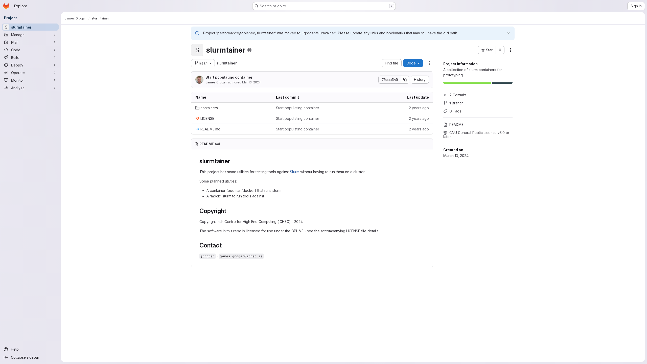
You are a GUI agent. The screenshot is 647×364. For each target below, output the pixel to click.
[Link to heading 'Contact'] (224, 245)
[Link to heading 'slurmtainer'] (233, 161)
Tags (455, 111)
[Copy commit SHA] (405, 80)
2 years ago (419, 108)
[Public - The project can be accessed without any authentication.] (249, 50)
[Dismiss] (508, 33)
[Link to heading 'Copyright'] (229, 211)
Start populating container (228, 77)
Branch (456, 103)
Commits (458, 95)
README (456, 124)
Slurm (294, 172)
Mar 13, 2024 (251, 82)
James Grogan (216, 82)
